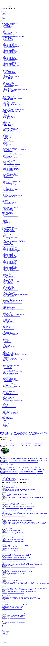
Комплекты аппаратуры (8, 337)
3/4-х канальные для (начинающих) (10, 130)
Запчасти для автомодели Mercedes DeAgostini (11, 46)
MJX (43, 432)
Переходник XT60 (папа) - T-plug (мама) (8, 578)
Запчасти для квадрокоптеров (9, 110)
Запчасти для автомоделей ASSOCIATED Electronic (12, 55)
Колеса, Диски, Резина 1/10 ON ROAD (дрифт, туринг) (13, 166)
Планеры (5, 112)
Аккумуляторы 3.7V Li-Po (8, 278)
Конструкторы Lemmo (7, 395)
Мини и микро (6, 142)
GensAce (8, 432)
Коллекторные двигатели (8, 151)
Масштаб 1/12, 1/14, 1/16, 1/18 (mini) (10, 179)
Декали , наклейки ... (7, 180)
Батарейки (6, 70)
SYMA (23, 433)
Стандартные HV (7, 140)
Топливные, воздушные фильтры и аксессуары (12, 422)
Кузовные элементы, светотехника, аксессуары (12, 181)
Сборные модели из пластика (9, 190)
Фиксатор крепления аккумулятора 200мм (9, 485)
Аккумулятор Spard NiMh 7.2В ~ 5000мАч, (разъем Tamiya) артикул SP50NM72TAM (16, 557)
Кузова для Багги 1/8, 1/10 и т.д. (9, 383)
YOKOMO (24, 434)
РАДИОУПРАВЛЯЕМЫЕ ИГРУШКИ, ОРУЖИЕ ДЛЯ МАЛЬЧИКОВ (13, 36)
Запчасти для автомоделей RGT (9, 53)
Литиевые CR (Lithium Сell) (8, 88)
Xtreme (21, 434)
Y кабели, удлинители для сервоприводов (11, 148)
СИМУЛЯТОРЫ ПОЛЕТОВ (7, 330)
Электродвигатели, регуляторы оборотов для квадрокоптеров (14, 109)
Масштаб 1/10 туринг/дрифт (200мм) (10, 173)
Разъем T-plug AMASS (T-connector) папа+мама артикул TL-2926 (12, 595)
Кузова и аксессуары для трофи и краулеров (11, 175)
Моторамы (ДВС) (7, 218)
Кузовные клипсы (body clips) (9, 182)
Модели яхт (6, 100)
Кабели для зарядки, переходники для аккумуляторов (13, 95)
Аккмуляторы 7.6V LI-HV (8, 86)
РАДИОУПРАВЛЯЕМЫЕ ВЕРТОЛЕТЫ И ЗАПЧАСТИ (11, 128)
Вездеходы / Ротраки (7, 33)
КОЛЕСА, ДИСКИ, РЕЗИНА (7, 363)
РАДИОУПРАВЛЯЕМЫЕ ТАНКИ (8, 124)
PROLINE (8, 433)
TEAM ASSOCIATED (40, 433)
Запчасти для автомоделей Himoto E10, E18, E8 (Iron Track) (13, 45)
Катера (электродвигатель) (8, 99)
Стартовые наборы (7, 211)
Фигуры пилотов (7, 122)
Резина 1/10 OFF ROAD (8, 162)
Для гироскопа (6, 145)
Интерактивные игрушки (8, 40)
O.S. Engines (4, 433)
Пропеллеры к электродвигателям (9, 117)
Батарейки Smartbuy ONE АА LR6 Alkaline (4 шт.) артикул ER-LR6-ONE (14, 501)
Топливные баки (7, 121)
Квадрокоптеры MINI (7, 105)
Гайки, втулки (6, 402)
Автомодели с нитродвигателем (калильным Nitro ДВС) (13, 35)
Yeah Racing (28, 434)
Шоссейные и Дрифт (7, 29)
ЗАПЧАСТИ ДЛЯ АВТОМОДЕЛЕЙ (8, 246)
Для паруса (6, 350)
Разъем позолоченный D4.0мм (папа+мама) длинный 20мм (12, 607)
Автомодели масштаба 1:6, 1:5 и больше (10, 32)
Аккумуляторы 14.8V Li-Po (8, 78)
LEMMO (36, 432)
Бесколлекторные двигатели (8, 150)
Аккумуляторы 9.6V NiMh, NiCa (9, 83)
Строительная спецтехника (8, 39)
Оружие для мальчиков (8, 38)
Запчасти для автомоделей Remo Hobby (10, 42)
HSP (15, 432)
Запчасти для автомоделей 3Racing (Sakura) (11, 59)
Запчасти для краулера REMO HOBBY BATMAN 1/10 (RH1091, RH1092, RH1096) (15, 479)
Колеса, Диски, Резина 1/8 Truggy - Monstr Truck (12, 164)
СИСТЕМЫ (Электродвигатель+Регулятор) (11, 152)
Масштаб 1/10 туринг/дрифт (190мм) (10, 174)
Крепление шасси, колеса (8, 120)
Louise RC (40, 432)
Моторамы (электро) (7, 155)
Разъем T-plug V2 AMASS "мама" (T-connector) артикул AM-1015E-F (13, 548)
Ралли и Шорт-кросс (7, 233)
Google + (4, 642)
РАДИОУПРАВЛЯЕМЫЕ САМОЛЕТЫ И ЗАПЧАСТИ (11, 111)
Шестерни (6, 200)
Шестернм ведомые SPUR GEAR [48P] (10, 157)
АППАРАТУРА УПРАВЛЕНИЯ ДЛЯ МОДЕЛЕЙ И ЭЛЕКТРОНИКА (13, 132)
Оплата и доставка (5, 17)
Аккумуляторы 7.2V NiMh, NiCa (9, 74)
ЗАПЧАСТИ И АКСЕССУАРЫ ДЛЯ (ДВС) (11, 216)
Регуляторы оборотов (7, 356)
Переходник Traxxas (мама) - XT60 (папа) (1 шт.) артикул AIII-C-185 (13, 543)
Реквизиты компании (5, 631)
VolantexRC (14, 434)
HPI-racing (12, 432)
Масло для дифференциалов (8, 203)
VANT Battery (10, 434)
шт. (1, 20)
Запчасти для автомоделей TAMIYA (10, 265)
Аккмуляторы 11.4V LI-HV (8, 291)
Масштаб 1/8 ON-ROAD (8, 382)
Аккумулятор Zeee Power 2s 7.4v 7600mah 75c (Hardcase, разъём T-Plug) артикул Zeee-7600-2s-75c (18, 506)
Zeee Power (32, 434)
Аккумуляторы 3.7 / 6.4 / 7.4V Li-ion (10, 73)
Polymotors (13, 433)
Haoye (17, 432)
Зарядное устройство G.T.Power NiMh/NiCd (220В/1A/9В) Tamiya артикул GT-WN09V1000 (17, 571)
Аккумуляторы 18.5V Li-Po (8, 79)
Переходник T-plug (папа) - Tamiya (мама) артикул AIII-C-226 (12, 530)
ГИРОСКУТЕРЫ (7, 428)
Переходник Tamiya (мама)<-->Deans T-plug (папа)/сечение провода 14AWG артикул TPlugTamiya (18, 600)
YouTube (4, 643)
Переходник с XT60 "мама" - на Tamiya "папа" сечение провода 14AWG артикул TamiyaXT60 (17, 520)
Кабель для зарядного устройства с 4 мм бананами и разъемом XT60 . (13, 616)
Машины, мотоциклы (7, 37)
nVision (35, 434)
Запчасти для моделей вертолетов (9, 131)
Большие (5, 143)
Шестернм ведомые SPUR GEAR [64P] (10, 158)
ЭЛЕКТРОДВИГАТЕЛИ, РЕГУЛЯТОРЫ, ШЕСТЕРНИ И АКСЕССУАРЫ (14, 149)
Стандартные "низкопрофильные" (9, 141)
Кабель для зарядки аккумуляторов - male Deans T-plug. (11, 620)
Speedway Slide (31, 433)
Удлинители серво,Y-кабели (8, 94)
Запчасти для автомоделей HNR (9, 252)
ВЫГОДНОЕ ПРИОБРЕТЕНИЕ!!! (8, 22)
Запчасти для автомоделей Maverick (10, 50)
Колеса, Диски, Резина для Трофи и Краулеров (11, 160)
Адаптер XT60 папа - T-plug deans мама (8, 574)
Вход (5, 16)
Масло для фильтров (7, 206)
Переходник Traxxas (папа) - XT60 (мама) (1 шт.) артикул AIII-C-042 (13, 539)
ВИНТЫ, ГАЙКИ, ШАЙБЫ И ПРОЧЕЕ (8, 192)
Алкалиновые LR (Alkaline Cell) (9, 87)
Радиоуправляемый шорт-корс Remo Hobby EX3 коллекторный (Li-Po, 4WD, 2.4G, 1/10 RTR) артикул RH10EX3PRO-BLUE (20, 445)
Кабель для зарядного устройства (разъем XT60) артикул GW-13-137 (13, 618)
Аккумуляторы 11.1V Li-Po (8, 77)
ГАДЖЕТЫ (4, 223)
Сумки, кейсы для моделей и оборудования (11, 184)
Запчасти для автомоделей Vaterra (9, 57)
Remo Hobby (19, 433)
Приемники (6, 133)
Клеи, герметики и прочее (8, 409)
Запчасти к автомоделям (8, 198)
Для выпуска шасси (7, 144)
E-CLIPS (5, 197)
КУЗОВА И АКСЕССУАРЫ (7, 172)
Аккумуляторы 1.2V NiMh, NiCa (9, 71)
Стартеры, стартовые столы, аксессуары (10, 415)
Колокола (5, 220)
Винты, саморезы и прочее (8, 193)
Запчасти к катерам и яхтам (8, 103)
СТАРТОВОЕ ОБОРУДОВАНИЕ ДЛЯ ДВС (9, 208)
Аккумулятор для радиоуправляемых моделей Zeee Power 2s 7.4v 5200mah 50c (15, 490)
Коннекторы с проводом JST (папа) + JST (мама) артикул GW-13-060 (13, 613)
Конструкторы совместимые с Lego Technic (11, 189)
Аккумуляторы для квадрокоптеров (10, 90)
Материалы (6, 199)
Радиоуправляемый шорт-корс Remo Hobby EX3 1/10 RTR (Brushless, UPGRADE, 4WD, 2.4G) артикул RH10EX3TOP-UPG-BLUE (21, 471)
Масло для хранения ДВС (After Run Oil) (11, 207)
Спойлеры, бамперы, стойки (9, 183)
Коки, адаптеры (6, 324)
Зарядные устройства (7, 272)
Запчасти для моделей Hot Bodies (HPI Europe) (11, 65)
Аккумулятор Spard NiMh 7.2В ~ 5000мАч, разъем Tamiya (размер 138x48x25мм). (15, 555)
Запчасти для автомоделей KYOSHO (10, 56)
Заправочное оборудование (8, 209)
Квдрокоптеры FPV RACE (8, 107)
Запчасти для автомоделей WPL (9, 48)
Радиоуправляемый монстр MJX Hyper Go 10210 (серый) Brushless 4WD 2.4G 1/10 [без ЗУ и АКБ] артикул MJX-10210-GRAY (20, 467)
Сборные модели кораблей (8, 396)
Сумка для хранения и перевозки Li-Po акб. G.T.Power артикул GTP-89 (14, 516)
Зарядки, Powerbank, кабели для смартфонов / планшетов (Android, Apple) (16, 89)
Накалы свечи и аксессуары (8, 210)
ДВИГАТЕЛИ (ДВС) (7, 214)
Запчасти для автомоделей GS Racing (10, 63)
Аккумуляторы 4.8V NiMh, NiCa (9, 81)
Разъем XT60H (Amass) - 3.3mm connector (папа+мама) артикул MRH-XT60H (14, 604)
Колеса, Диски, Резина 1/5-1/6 (9, 170)
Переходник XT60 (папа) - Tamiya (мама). (9, 533)
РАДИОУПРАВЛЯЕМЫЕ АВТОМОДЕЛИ (9, 24)
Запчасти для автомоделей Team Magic (10, 61)
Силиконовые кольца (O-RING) (9, 196)
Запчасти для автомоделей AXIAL (9, 60)
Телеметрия (6, 134)
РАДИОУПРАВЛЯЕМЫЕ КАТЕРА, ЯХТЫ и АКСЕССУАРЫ (12, 98)
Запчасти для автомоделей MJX (9, 43)
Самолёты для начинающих (8, 317)
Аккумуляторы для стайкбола (9, 91)
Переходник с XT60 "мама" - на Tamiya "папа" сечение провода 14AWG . (14, 518)
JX (31, 432)
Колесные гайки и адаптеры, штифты (10, 171)
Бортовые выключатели (8, 97)
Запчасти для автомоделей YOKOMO (10, 62)
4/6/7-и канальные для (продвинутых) (10, 129)
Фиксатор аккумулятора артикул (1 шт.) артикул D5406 (11, 487)
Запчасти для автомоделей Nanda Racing (10, 66)
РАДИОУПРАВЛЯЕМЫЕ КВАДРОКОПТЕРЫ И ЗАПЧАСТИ (12, 104)
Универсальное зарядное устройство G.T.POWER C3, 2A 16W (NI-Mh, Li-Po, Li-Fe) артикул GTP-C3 (18, 567)
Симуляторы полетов (7, 126)
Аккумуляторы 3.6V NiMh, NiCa (9, 285)
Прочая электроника (7, 137)
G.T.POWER (5, 432)
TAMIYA (35, 433)
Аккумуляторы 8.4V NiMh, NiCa (9, 82)
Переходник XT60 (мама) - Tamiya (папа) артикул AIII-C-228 (12, 552)
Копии (5, 113)
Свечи (5, 215)
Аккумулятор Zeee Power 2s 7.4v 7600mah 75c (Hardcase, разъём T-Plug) (14, 504)
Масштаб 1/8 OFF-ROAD (8, 176)
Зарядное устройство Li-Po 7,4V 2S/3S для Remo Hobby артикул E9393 (13, 561)
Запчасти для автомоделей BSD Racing (10, 52)
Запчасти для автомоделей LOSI (9, 64)
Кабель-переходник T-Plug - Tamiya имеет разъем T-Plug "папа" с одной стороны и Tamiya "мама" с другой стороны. (21, 598)
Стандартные (6, 139)
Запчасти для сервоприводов (9, 146)
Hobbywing (24, 432)
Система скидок (5, 634)
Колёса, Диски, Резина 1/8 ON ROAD (10, 165)
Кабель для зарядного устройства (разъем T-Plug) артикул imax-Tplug (13, 622)
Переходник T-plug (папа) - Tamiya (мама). (9, 528)
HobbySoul (20, 432)
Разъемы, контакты (7, 298)
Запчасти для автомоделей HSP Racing (10, 44)
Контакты (4, 18)
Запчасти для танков (7, 125)
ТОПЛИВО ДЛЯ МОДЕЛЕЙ (7, 212)
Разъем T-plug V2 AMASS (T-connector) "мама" (10, 546)
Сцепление (6, 219)
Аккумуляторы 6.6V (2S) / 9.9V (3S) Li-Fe (11, 85)
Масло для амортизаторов (8, 408)
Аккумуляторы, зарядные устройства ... (8, 480)
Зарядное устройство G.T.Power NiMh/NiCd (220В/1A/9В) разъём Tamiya (14, 569)
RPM (16, 433)
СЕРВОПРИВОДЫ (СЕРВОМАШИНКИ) (9, 343)
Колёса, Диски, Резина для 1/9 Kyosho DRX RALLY (12, 168)
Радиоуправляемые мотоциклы (9, 34)
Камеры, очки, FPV (7, 108)
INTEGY (28, 432)
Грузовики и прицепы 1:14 (8, 239)
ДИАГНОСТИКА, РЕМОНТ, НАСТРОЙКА (9, 23)
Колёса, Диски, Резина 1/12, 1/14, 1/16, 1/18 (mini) (12, 169)
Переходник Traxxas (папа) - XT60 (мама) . (9, 537)
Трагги (5, 30)
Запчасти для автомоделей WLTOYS (10, 58)
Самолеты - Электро (7, 114)
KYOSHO (33, 432)
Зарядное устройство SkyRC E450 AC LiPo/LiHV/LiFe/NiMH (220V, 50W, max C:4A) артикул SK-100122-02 (19, 591)
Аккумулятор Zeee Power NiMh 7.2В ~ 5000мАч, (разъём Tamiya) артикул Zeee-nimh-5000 (16, 510)
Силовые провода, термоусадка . (9, 96)
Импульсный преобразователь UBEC (10, 153)
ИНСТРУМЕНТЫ (5, 201)
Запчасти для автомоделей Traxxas (9, 47)
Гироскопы (6, 136)
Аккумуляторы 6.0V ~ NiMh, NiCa (9, 72)
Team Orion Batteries (4, 434)
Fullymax (1, 432)
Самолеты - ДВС (7, 115)
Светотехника (6, 135)
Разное (5, 123)
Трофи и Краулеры (7, 232)
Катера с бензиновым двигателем (9, 102)
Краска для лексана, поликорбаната (10, 185)
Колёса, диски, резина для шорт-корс (10, 159)
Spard (27, 433)
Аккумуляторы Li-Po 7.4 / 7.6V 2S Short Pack (11, 76)
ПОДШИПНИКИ (5, 187)
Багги (5, 31)
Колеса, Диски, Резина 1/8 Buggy (9, 369)
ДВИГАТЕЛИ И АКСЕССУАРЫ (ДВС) (8, 213)
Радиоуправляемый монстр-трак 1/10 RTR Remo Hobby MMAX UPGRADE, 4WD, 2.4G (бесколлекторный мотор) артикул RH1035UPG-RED (23, 460)
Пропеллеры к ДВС (7, 118)
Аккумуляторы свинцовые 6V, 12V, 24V (10, 92)
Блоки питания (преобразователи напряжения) (11, 68)
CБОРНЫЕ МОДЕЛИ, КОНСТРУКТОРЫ (9, 188)
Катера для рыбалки (7, 304)
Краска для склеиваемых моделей (9, 186)
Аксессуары (6, 138)
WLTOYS (18, 434)
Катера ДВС (6, 101)
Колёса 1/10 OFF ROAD (8, 163)
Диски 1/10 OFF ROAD (8, 161)
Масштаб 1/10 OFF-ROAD (8, 177)
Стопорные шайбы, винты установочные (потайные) (13, 195)
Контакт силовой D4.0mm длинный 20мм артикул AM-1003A (12, 609)
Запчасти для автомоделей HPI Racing (10, 259)
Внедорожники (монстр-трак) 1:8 (9, 26)
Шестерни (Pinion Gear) (8, 156)
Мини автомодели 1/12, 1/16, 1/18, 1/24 (10, 25)
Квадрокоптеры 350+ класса (8, 311)
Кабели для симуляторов (8, 127)
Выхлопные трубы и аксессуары (9, 421)
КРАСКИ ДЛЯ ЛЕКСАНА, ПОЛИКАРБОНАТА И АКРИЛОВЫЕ (13, 389)
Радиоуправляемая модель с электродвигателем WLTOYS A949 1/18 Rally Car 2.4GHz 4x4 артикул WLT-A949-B (18, 464)
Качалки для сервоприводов (8, 147)
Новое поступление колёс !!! (9, 376)
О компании (4, 630)
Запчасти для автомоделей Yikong (9, 49)
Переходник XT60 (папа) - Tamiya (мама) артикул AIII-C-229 (12, 534)
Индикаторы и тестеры (8, 69)
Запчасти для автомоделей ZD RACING (10, 51)
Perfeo (11, 433)
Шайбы (5, 194)
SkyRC (25, 433)
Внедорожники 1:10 (7, 27)
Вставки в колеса (7, 167)
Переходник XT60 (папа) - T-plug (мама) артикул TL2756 (11, 580)
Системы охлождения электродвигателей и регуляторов (13, 154)
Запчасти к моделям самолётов (9, 116)
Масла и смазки (6, 205)
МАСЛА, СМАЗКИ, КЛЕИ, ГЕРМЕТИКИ (9, 202)
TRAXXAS (46, 433)
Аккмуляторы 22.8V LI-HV (8, 84)
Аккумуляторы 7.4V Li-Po (8, 75)
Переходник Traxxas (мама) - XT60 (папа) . (9, 542)
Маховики (6, 221)
